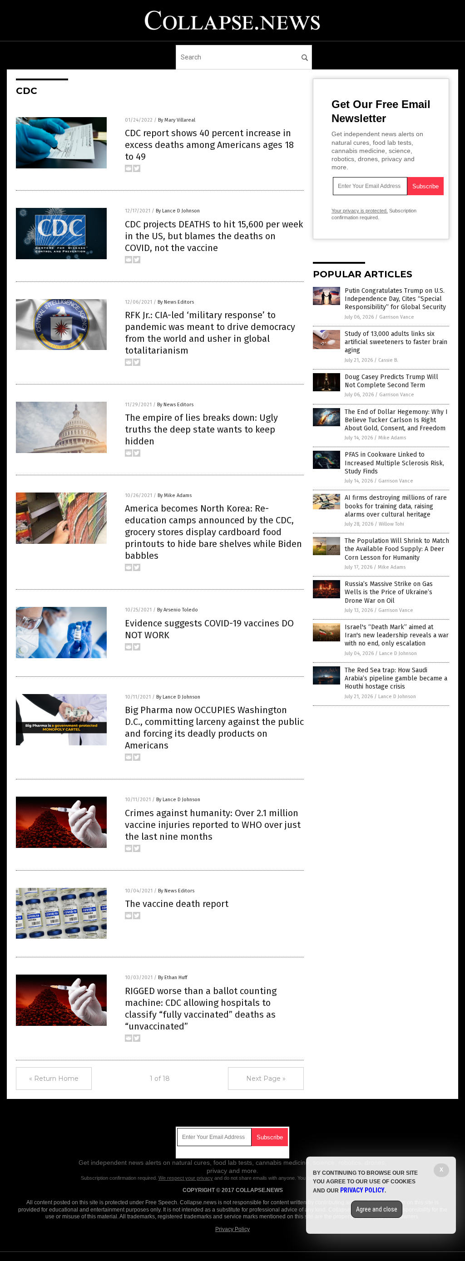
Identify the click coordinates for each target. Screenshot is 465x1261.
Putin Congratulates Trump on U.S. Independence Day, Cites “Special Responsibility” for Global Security (395, 299)
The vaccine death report (176, 903)
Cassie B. (388, 360)
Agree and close (376, 1209)
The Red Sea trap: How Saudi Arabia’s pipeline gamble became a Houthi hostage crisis (396, 678)
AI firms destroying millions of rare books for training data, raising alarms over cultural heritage (396, 506)
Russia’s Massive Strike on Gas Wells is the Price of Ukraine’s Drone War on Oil (389, 592)
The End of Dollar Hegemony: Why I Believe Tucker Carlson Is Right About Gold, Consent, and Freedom (396, 420)
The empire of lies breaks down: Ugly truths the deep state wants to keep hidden (201, 429)
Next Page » (266, 1078)
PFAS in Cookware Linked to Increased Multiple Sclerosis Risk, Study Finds (394, 463)
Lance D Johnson (398, 653)
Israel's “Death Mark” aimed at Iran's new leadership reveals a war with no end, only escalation (397, 635)
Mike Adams (392, 438)
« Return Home (54, 1078)
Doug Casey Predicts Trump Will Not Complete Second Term (391, 381)
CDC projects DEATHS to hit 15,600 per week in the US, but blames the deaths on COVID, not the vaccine (214, 236)
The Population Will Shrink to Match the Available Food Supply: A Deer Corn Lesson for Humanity (397, 549)
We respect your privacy (185, 1178)
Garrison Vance (396, 317)
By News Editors (176, 302)
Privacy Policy (232, 1229)
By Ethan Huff (172, 977)
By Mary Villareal (176, 120)
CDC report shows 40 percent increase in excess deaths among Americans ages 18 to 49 (209, 145)
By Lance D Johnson (178, 211)
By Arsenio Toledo (177, 610)
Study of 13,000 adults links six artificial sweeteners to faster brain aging (396, 342)
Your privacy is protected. (359, 210)
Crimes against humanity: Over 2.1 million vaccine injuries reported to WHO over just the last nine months (213, 825)
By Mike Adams (175, 495)
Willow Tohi (391, 524)
